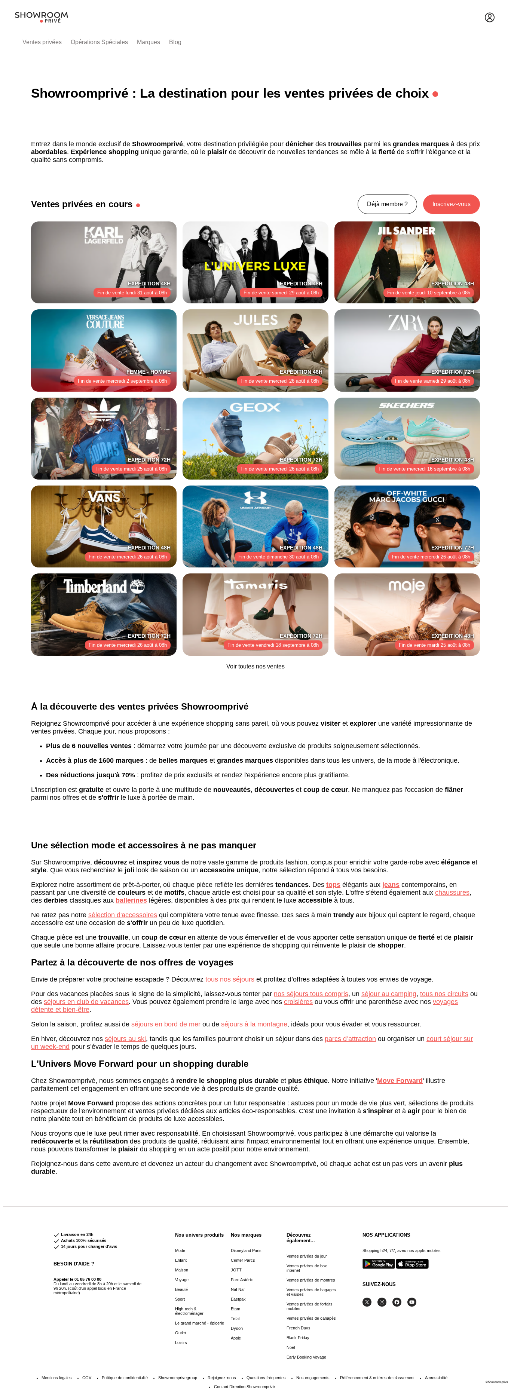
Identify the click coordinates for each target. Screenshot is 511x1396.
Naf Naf (238, 1289)
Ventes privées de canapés (311, 1318)
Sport (180, 1299)
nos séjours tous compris (311, 994)
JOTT (236, 1270)
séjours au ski (125, 1039)
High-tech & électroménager (189, 1311)
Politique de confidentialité (125, 1377)
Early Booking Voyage (306, 1357)
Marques (148, 42)
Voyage (182, 1279)
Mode (180, 1250)
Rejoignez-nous (222, 1377)
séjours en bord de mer (166, 1024)
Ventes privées (42, 42)
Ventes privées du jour (307, 1256)
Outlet (180, 1333)
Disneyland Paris (246, 1250)
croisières (298, 1001)
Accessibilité (436, 1377)
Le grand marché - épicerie (199, 1323)
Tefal (235, 1318)
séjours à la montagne (254, 1024)
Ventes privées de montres (311, 1280)
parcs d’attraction (350, 1039)
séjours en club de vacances (86, 1001)
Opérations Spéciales (99, 42)
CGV (86, 1377)
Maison (181, 1270)
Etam (235, 1309)
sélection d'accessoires (122, 915)
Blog (175, 42)
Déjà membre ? (387, 204)
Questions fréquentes (266, 1377)
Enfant (181, 1260)
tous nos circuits (444, 994)
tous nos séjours (229, 979)
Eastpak (238, 1299)
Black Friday (298, 1337)
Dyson (237, 1328)
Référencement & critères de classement (377, 1377)
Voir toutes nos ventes (255, 666)
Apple (236, 1338)
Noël (291, 1347)
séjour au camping (388, 994)
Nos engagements (313, 1377)
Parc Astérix (242, 1279)
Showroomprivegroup (177, 1377)
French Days (298, 1328)
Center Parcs (243, 1260)
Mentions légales (57, 1377)
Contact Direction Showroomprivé (244, 1386)
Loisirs (181, 1342)
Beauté (181, 1289)
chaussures (452, 892)
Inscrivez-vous (451, 204)
